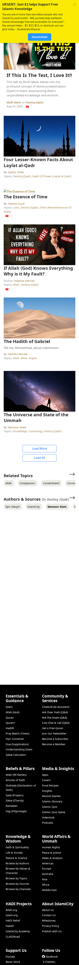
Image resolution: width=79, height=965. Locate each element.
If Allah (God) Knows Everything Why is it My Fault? (38, 271)
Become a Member (53, 744)
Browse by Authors (17, 863)
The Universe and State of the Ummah (36, 417)
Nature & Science (16, 858)
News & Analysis (52, 858)
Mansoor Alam (17, 427)
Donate (10, 956)
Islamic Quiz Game (53, 812)
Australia (47, 874)
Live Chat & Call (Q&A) (55, 722)
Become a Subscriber (55, 739)
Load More (39, 448)
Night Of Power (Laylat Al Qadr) (51, 176)
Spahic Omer (16, 172)
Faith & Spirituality (17, 847)
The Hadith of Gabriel (27, 341)
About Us (48, 910)
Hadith (10, 728)
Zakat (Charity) (15, 800)
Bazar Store (13, 962)
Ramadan (11, 806)
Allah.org (11, 910)
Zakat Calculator (16, 754)
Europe (46, 868)
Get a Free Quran (52, 728)
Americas (47, 863)
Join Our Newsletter (54, 733)
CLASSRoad (13, 936)
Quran (10, 717)
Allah (16, 284)
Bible (24, 358)
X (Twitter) (49, 962)
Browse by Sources (17, 883)
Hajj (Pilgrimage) (16, 811)
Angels (32, 358)
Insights (47, 791)
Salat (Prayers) (14, 795)
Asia (44, 879)
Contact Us (49, 915)
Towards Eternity (24, 281)
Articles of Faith (15, 780)
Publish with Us (52, 931)
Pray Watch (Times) (17, 733)
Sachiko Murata (18, 354)
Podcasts (47, 822)
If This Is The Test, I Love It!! (39, 75)
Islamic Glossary (52, 801)
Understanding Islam (19, 749)
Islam (9, 707)
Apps (45, 774)
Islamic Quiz (49, 806)
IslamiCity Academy (18, 931)
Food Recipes (50, 785)
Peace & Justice (51, 852)
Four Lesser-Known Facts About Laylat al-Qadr (38, 162)
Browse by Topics (16, 878)
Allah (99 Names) (16, 774)
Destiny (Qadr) (35, 102)
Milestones (49, 920)
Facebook (52, 956)
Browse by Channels (18, 889)
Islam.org (12, 915)
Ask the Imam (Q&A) (54, 717)
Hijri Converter (15, 739)
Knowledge (20, 431)
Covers (46, 780)
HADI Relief (13, 920)
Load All (39, 458)
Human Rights (51, 847)
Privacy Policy (50, 926)
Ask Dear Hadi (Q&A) (55, 712)
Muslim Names (51, 796)
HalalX (10, 926)
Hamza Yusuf (16, 203)
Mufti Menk (14, 102)
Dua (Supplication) (17, 744)
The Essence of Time (25, 197)
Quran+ (10, 722)
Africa (45, 884)
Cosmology (35, 431)
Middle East (49, 890)
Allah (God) (12, 712)
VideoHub (48, 817)
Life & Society (14, 852)
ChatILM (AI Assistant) (55, 707)
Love (16, 207)
